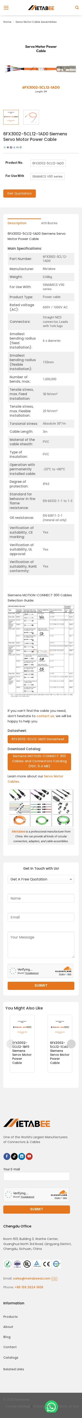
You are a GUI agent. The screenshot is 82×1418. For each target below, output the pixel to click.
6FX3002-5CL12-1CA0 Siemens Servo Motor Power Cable (60, 1053)
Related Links (13, 1369)
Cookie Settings (17, 1406)
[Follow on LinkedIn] (21, 1156)
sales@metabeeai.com (35, 1278)
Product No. (14, 162)
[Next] (72, 68)
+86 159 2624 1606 (29, 1287)
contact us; (46, 716)
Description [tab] (17, 223)
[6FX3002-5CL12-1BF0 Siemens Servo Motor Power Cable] (22, 1027)
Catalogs (10, 1357)
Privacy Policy (44, 1406)
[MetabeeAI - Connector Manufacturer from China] (41, 7)
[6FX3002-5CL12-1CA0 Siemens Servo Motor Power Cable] (60, 1027)
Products (10, 1316)
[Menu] (6, 7)
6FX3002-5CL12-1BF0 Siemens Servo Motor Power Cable (22, 1053)
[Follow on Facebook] (6, 1156)
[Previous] (10, 68)
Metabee (18, 831)
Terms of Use (68, 1406)
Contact (10, 1347)
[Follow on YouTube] (29, 1156)
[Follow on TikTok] (14, 1156)
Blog (6, 1337)
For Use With (14, 176)
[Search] (77, 7)
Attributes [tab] (49, 223)
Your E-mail (11, 1169)
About (8, 1327)
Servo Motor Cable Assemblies (36, 22)
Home (7, 22)
